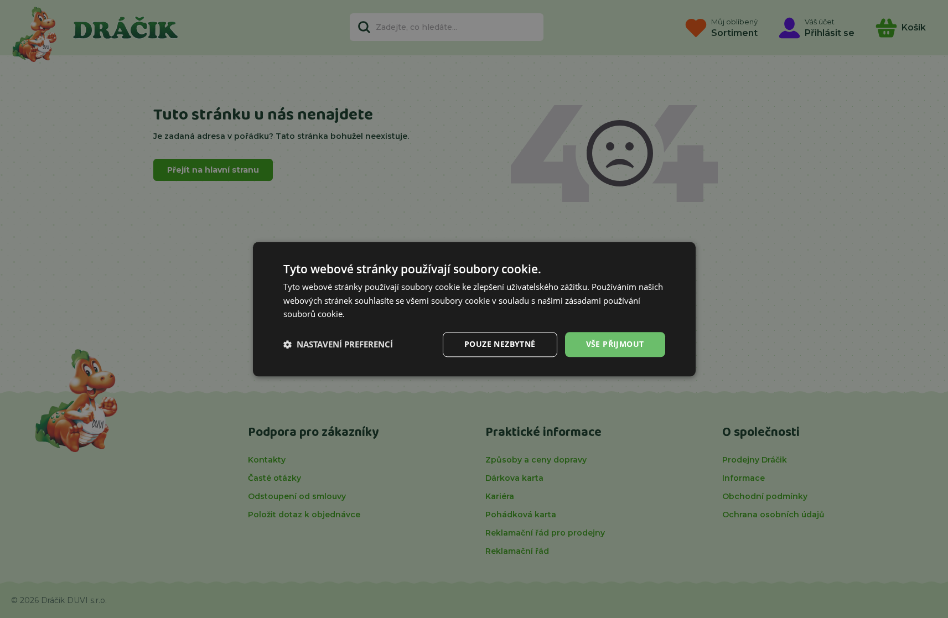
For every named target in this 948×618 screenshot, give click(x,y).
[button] (338, 345)
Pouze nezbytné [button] (500, 344)
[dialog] (474, 309)
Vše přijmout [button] (615, 344)
